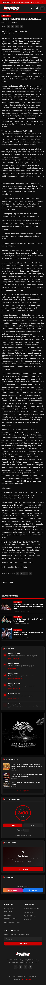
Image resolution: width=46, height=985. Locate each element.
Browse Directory (13, 688)
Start (13, 825)
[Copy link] (21, 26)
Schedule (7, 915)
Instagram (13, 890)
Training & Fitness (30, 916)
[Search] (31, 8)
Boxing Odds (28, 912)
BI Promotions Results (31, 909)
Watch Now (11, 668)
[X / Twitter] (16, 967)
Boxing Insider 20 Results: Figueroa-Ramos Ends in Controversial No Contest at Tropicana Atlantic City (26, 767)
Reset (33, 825)
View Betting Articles (14, 678)
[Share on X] (8, 26)
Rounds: (20, 830)
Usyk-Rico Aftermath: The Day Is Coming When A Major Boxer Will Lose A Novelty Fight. (28, 606)
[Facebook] (30, 967)
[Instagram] (20, 967)
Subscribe (23, 943)
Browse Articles (13, 698)
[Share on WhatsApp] (17, 26)
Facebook (34, 890)
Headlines (27, 919)
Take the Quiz (23, 869)
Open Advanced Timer (24, 835)
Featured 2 (6, 15)
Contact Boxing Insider (12, 922)
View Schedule (12, 658)
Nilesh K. (29, 979)
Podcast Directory (10, 919)
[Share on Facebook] (12, 26)
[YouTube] (25, 967)
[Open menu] (42, 8)
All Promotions (23, 791)
